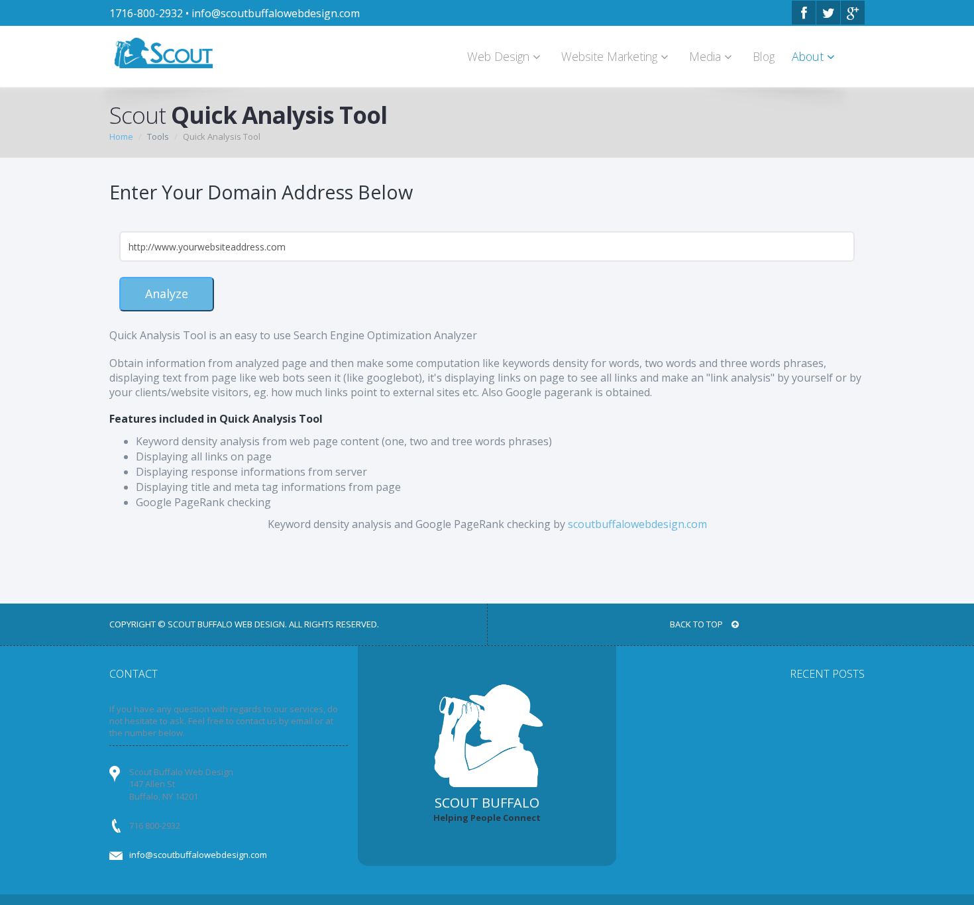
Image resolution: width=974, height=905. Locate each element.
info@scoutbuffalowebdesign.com (275, 13)
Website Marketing (611, 56)
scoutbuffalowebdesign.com (637, 524)
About (809, 56)
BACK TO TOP (697, 624)
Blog (764, 56)
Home (121, 136)
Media (706, 56)
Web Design (500, 56)
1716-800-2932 (146, 13)
